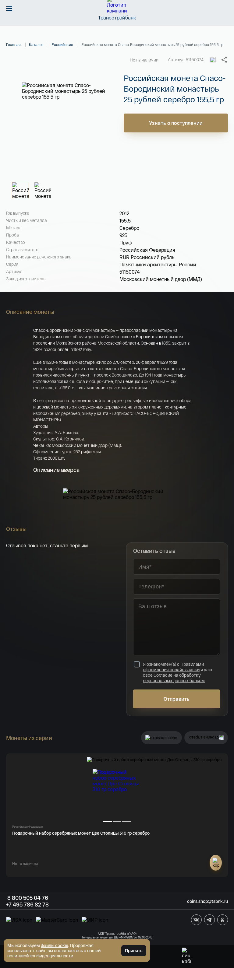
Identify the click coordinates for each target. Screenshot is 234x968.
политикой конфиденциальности (40, 955)
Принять (134, 950)
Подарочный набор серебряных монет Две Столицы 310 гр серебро (81, 833)
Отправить (177, 699)
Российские (62, 44)
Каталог (36, 44)
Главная (13, 44)
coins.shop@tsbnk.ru (207, 901)
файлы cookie (54, 945)
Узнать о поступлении (176, 123)
